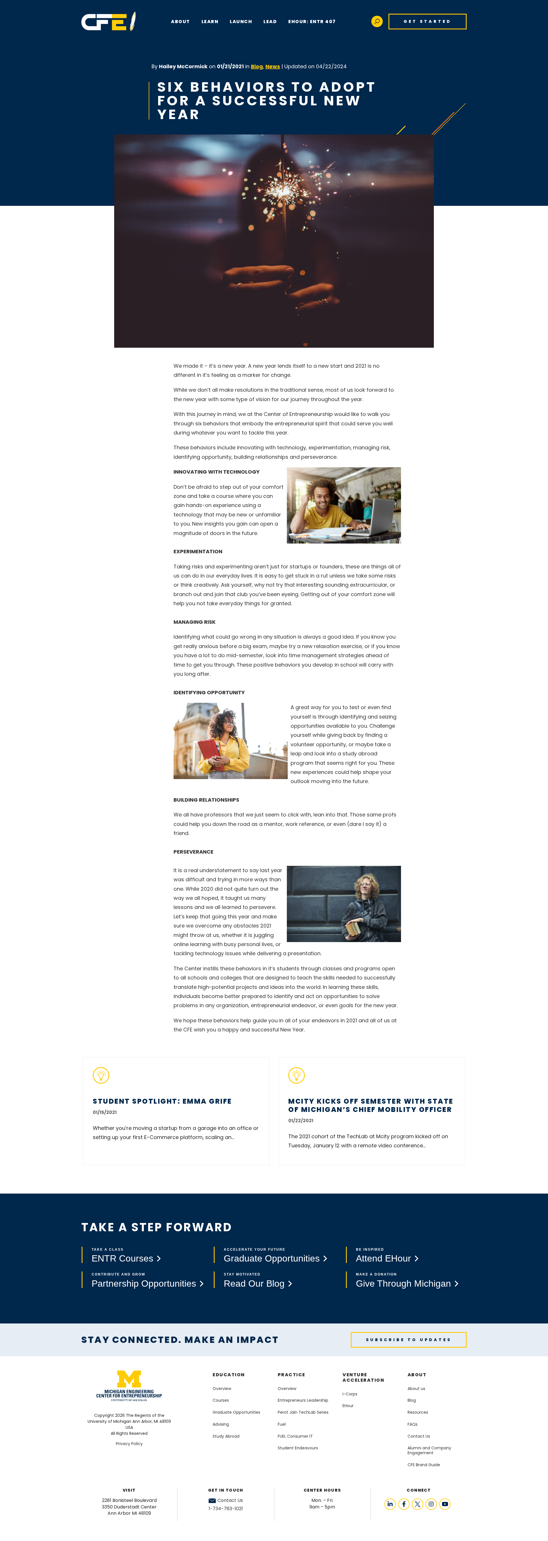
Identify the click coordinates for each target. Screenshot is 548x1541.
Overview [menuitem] (222, 1388)
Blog (257, 66)
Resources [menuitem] (418, 1412)
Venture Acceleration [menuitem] (363, 1377)
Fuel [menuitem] (282, 1424)
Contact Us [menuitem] (419, 1436)
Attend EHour (383, 1258)
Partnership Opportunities (144, 1283)
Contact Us (230, 1500)
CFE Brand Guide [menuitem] (424, 1465)
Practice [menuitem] (291, 1374)
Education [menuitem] (229, 1374)
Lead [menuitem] (270, 21)
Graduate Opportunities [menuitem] (236, 1412)
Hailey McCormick (183, 66)
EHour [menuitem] (348, 1406)
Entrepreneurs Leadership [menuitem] (303, 1400)
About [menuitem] (417, 1374)
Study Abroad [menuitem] (226, 1436)
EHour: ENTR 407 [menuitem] (312, 21)
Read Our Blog (254, 1283)
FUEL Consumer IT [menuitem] (295, 1436)
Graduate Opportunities (272, 1258)
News (272, 66)
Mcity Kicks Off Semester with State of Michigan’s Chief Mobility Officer (371, 1105)
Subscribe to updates (409, 1340)
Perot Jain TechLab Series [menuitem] (303, 1412)
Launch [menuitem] (241, 21)
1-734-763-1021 (226, 1508)
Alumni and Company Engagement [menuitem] (429, 1450)
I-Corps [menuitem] (349, 1394)
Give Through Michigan (403, 1283)
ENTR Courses (122, 1258)
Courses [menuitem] (221, 1400)
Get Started (428, 21)
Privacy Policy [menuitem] (129, 1444)
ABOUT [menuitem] (180, 21)
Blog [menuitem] (412, 1400)
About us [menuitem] (416, 1388)
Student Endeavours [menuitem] (298, 1448)
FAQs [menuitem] (413, 1424)
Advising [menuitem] (221, 1424)
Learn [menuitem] (210, 21)
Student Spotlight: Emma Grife (162, 1101)
